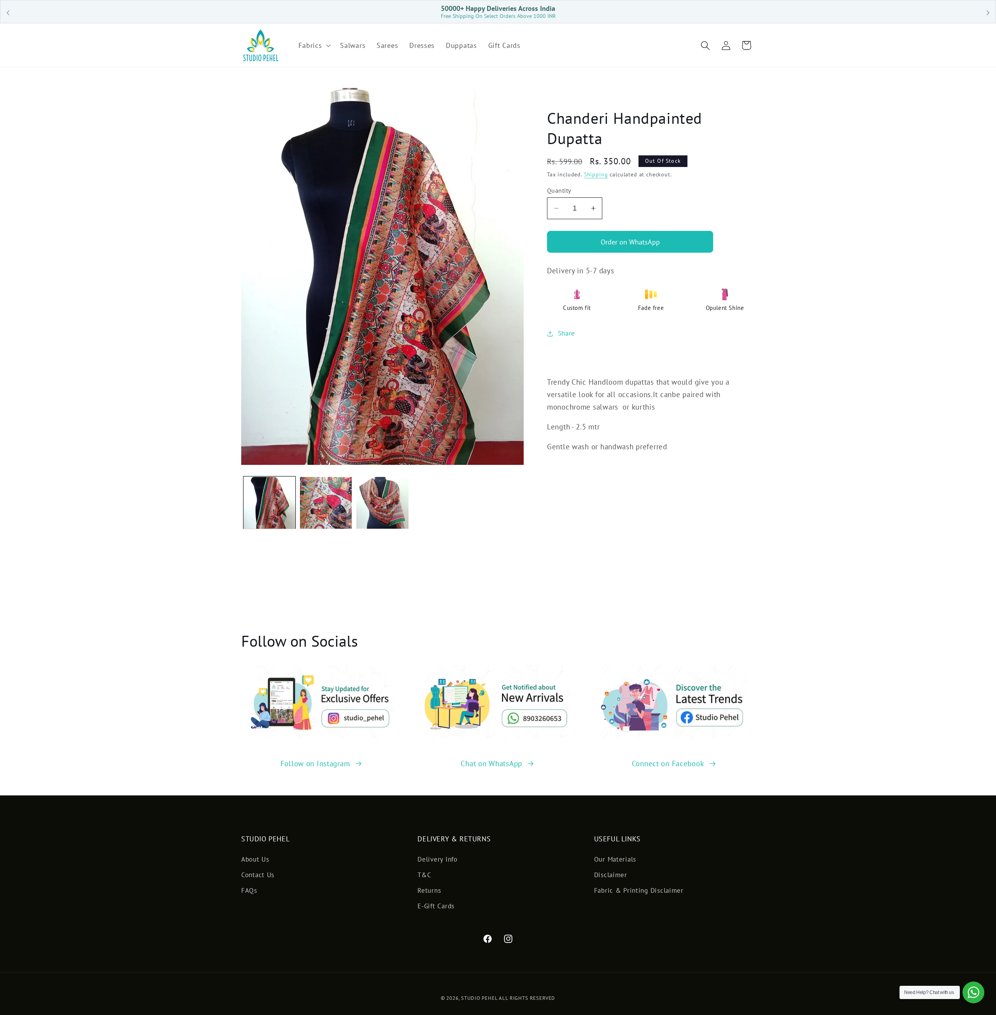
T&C (424, 875)
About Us (255, 859)
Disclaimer (610, 875)
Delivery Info (437, 859)
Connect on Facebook (668, 763)
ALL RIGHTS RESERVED (527, 998)
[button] (314, 45)
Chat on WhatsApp (491, 763)
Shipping (596, 174)
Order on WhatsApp (630, 241)
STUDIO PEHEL (480, 998)
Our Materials (615, 859)
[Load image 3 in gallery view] (382, 503)
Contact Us (257, 875)
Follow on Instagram (315, 763)
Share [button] (566, 333)
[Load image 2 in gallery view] (326, 503)
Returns (429, 890)
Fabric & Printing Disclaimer (639, 890)
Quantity (559, 190)
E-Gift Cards (435, 906)
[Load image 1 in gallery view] (269, 503)
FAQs (249, 890)
